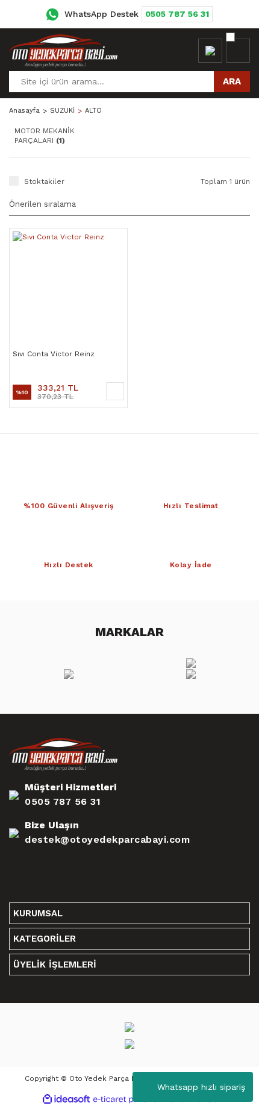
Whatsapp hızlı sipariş (201, 1087)
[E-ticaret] (128, 1099)
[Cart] (238, 51)
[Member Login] (210, 51)
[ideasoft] (66, 1099)
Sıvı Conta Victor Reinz (54, 354)
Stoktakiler (44, 181)
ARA (232, 81)
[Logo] (63, 50)
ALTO (93, 111)
